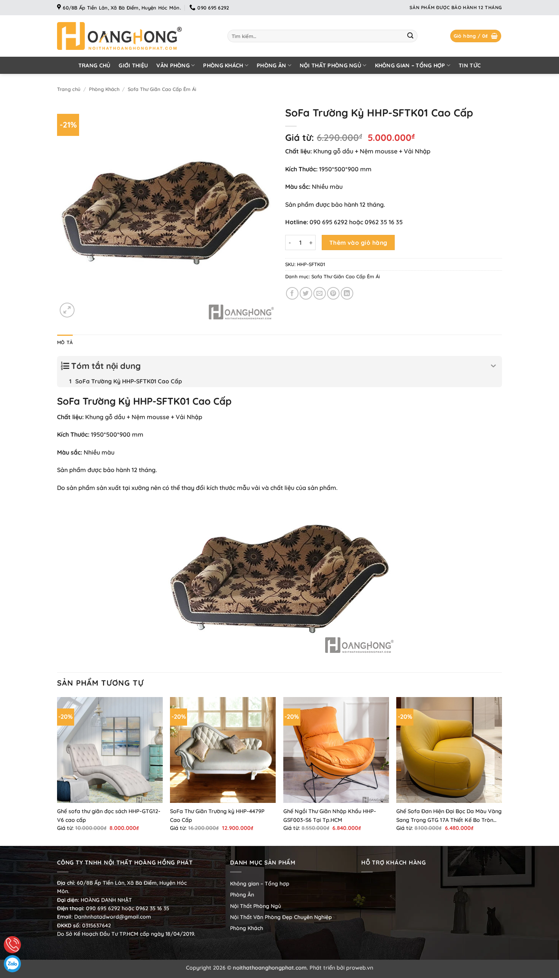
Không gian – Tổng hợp (410, 65)
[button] (476, 36)
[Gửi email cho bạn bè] (319, 293)
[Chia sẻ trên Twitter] (306, 293)
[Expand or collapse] (493, 366)
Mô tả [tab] (65, 342)
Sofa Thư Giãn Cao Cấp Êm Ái (162, 89)
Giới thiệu (133, 65)
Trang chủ (94, 65)
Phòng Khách (223, 65)
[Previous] (57, 770)
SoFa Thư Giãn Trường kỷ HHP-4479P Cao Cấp (217, 815)
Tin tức (470, 65)
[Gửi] (410, 36)
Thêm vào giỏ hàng (358, 242)
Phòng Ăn (271, 65)
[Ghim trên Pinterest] (333, 293)
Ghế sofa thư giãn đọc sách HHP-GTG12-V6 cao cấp (108, 815)
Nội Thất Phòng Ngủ (330, 65)
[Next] (501, 770)
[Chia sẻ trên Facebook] (292, 293)
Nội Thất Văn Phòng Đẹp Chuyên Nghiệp (281, 917)
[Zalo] (12, 963)
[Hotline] (12, 944)
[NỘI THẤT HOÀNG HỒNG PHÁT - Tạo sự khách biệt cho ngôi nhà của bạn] (136, 36)
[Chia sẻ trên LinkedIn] (347, 293)
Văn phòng (173, 65)
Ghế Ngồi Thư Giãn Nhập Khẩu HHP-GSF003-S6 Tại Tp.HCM (329, 815)
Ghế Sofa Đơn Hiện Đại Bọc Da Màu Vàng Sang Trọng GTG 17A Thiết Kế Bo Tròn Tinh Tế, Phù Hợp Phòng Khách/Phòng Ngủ (449, 816)
